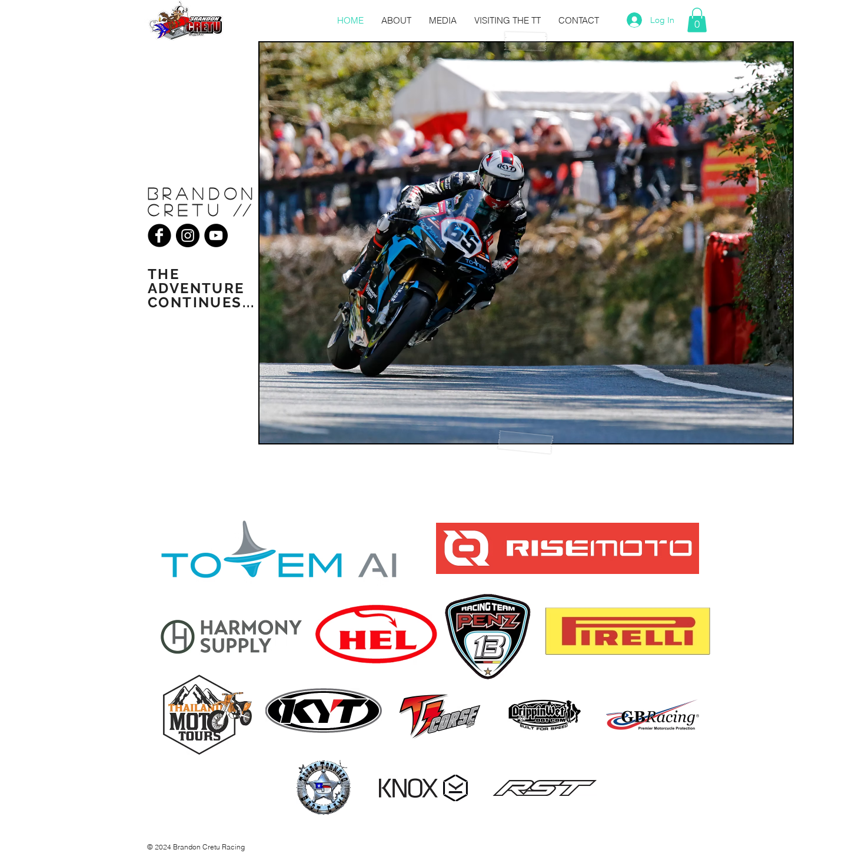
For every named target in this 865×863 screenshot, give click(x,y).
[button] (697, 20)
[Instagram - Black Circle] (187, 235)
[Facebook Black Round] (159, 235)
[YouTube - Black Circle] (216, 235)
